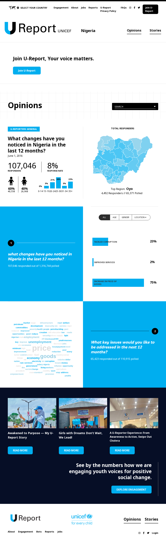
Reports (93, 7)
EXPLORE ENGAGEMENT (131, 489)
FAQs (124, 7)
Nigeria (88, 30)
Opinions (134, 30)
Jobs (83, 7)
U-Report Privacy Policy (108, 9)
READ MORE (20, 450)
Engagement (61, 7)
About (74, 7)
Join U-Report (149, 9)
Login (155, 532)
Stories (155, 30)
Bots (39, 531)
